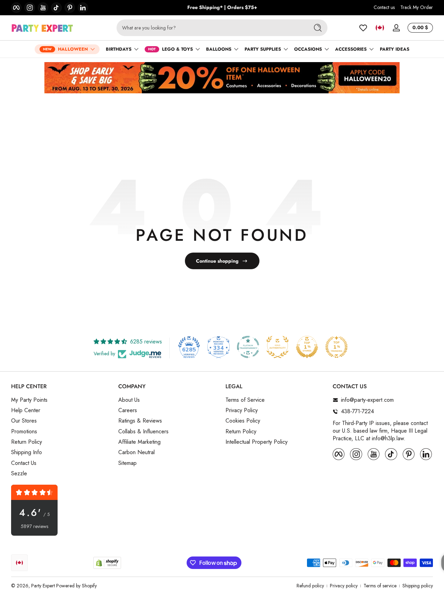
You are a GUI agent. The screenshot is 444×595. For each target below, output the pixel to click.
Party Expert (43, 585)
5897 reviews (34, 526)
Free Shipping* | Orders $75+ (222, 7)
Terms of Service (245, 400)
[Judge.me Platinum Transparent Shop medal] (248, 347)
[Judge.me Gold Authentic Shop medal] (277, 347)
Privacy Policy (241, 410)
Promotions (24, 431)
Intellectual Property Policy (256, 442)
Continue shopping (217, 260)
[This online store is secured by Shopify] (107, 563)
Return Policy (26, 442)
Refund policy (310, 586)
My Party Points (29, 400)
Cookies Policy (242, 421)
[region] (222, 7)
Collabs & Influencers (143, 431)
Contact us (384, 7)
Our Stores (24, 421)
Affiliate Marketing (139, 442)
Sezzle (19, 473)
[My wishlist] (363, 28)
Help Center (25, 410)
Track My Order (416, 7)
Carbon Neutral (136, 452)
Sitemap (127, 463)
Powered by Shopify (76, 585)
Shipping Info (26, 452)
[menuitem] (61, 400)
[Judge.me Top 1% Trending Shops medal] (336, 347)
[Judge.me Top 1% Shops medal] (307, 347)
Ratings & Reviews (140, 421)
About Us (129, 400)
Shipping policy (417, 586)
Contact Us (23, 463)
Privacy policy (344, 586)
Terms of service (380, 586)
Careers (127, 410)
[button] (380, 28)
